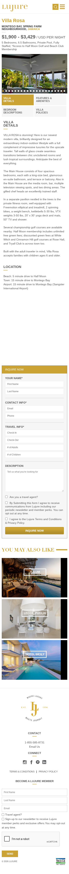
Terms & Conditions (21, 771)
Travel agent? (13, 814)
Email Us (34, 746)
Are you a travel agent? (24, 497)
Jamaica (34, 29)
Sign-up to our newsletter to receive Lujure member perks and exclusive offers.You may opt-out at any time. (33, 823)
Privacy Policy (48, 771)
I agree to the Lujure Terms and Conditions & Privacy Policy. (33, 521)
